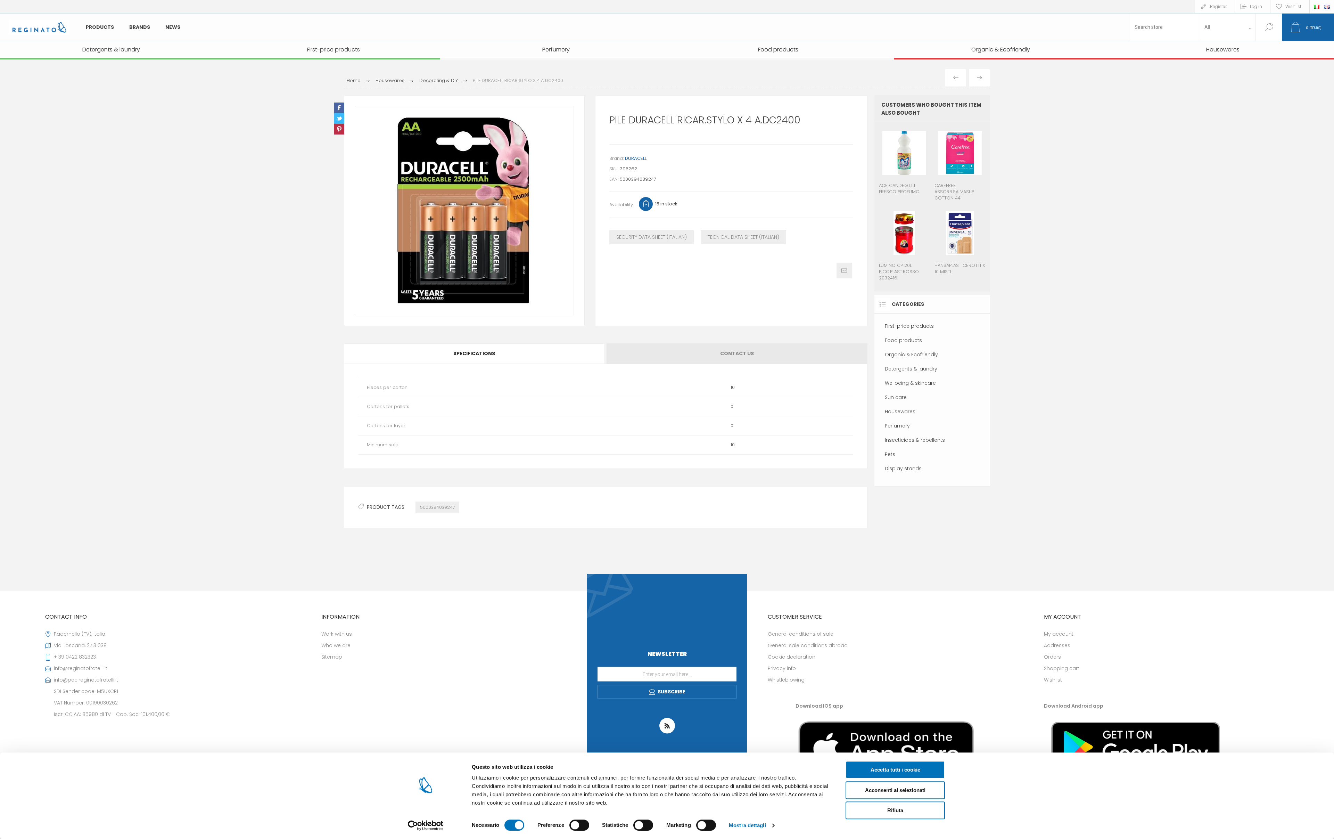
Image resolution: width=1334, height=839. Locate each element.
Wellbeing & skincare (910, 383)
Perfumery (897, 425)
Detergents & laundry (911, 368)
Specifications (474, 353)
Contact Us (737, 353)
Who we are (336, 645)
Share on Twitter (339, 118)
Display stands (903, 468)
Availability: (621, 204)
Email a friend (844, 270)
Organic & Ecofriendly (911, 354)
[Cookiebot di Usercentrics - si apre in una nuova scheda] (425, 825)
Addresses (1057, 645)
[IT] (1316, 6)
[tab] (475, 353)
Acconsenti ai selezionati (895, 790)
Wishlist (1053, 679)
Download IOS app (819, 705)
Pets (890, 454)
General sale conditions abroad (808, 645)
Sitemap (331, 656)
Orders (1052, 656)
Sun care (896, 397)
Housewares (900, 411)
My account (1058, 633)
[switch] (579, 825)
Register (1218, 6)
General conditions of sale (800, 633)
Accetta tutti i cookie (895, 770)
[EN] (1327, 6)
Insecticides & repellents (915, 440)
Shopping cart (1061, 668)
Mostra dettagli (747, 825)
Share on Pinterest (339, 129)
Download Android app (1073, 705)
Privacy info (782, 668)
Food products (903, 340)
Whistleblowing (786, 679)
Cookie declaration (791, 656)
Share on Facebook (339, 108)
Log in (1256, 6)
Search (1269, 27)
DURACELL (636, 158)
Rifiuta (895, 810)
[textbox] (1164, 27)
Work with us (336, 633)
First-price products (909, 326)
